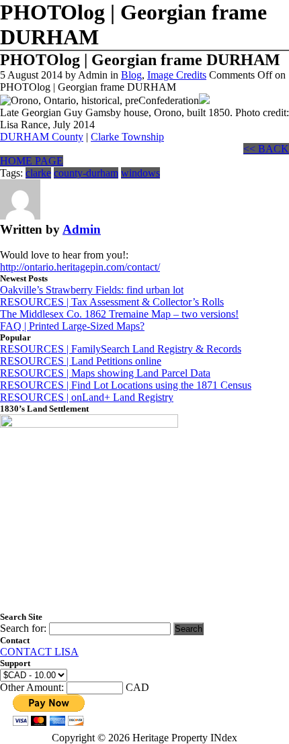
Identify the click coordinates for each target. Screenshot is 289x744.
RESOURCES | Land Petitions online (80, 361)
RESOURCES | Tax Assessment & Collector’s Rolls (112, 302)
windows (140, 173)
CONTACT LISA (39, 651)
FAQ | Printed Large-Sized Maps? (72, 326)
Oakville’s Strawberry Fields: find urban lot (91, 289)
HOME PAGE (31, 161)
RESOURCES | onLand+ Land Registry (86, 397)
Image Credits (176, 75)
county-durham (86, 173)
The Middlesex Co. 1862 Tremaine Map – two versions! (119, 314)
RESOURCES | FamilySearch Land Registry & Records (120, 349)
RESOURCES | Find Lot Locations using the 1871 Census (125, 385)
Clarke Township (127, 136)
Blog (131, 75)
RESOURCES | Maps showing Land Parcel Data (105, 373)
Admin (82, 229)
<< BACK (266, 148)
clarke (38, 173)
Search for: (23, 628)
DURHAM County (41, 136)
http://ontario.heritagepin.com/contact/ (80, 267)
